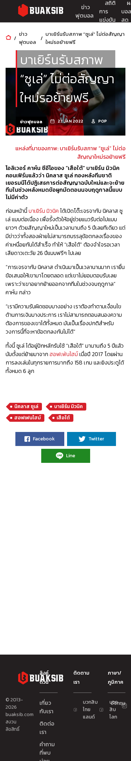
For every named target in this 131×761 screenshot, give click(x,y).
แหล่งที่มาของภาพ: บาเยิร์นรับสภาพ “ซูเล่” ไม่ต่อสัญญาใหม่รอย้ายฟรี (70, 152)
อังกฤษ (113, 703)
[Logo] (40, 11)
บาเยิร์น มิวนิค (44, 210)
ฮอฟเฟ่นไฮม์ (64, 354)
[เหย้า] (8, 38)
